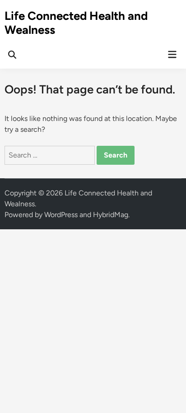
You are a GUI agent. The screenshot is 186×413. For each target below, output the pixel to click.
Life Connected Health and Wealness (76, 23)
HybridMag (110, 214)
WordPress (61, 214)
